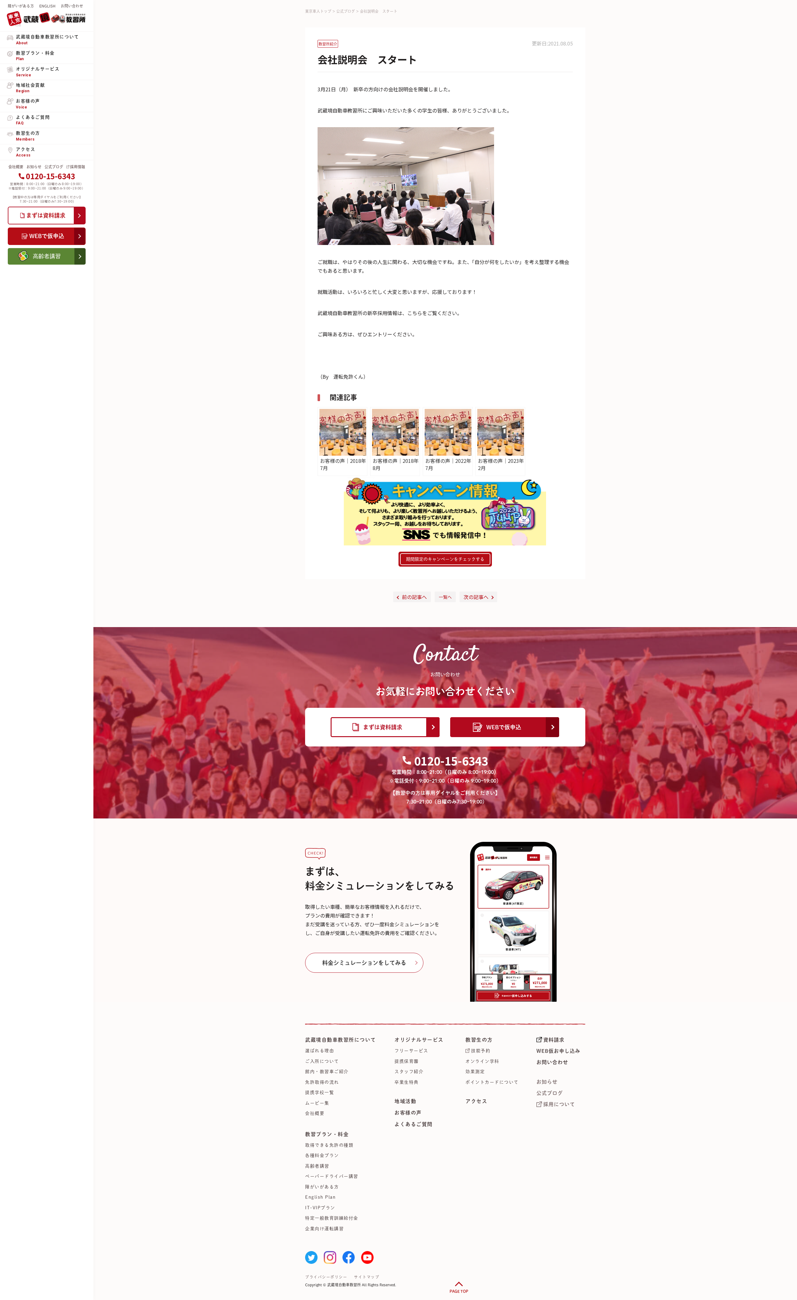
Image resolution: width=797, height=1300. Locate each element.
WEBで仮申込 (503, 727)
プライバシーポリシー (326, 1277)
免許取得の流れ (322, 1082)
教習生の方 (479, 1039)
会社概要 (15, 167)
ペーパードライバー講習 (331, 1176)
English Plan (320, 1197)
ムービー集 (317, 1103)
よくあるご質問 (413, 1124)
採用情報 (77, 167)
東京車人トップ (318, 11)
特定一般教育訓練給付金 (331, 1218)
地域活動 (405, 1101)
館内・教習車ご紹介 (327, 1071)
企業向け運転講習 (324, 1228)
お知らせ (33, 167)
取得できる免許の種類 (329, 1145)
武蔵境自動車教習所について (340, 1039)
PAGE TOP (459, 1291)
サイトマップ (366, 1277)
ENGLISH (47, 6)
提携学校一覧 (319, 1092)
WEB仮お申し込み (558, 1050)
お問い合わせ (72, 6)
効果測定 (475, 1071)
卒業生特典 (406, 1082)
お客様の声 (408, 1112)
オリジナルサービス (419, 1039)
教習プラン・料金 (327, 1134)
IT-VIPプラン (320, 1208)
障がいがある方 (21, 6)
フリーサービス (411, 1050)
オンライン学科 (482, 1061)
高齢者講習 (317, 1166)
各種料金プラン (322, 1155)
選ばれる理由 (319, 1050)
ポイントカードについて (492, 1082)
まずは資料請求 (382, 727)
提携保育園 (406, 1061)
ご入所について (322, 1061)
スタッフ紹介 (408, 1071)
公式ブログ (54, 167)
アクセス (476, 1101)
